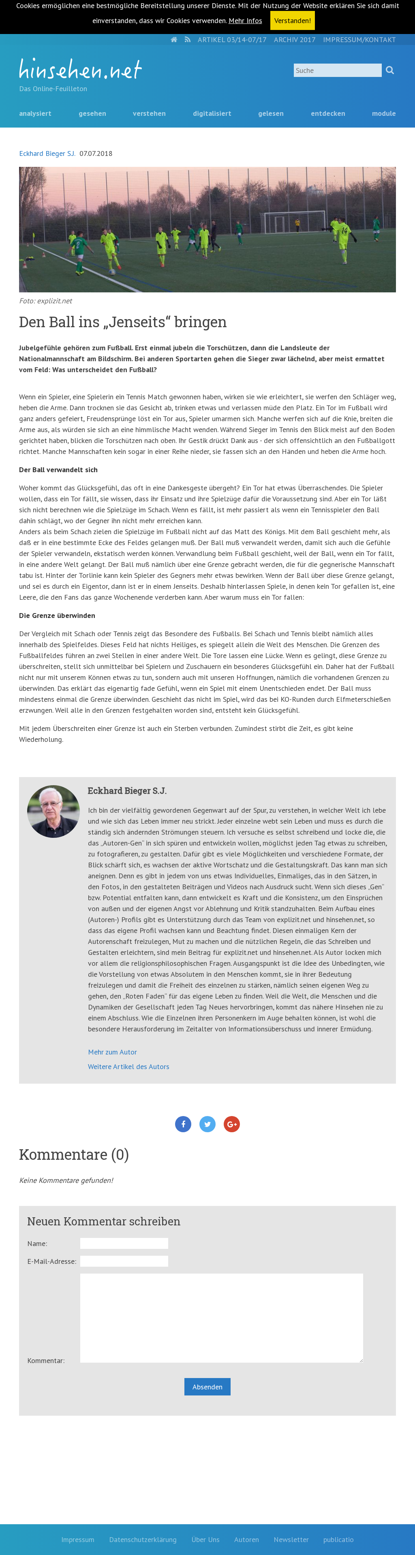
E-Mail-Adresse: (51, 1261)
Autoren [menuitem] (246, 1539)
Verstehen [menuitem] (149, 113)
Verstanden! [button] (292, 20)
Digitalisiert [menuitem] (212, 113)
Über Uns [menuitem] (205, 1539)
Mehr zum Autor (112, 1052)
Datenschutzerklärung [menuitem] (143, 1539)
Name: (37, 1243)
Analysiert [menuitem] (35, 113)
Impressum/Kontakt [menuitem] (359, 39)
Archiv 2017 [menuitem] (295, 39)
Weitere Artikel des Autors (128, 1066)
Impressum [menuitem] (77, 1539)
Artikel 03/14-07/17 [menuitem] (232, 39)
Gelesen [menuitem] (271, 113)
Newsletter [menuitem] (291, 1539)
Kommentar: (45, 1360)
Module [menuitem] (384, 113)
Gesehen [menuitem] (92, 113)
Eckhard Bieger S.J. (47, 153)
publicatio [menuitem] (338, 1539)
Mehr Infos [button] (245, 20)
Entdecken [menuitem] (328, 113)
